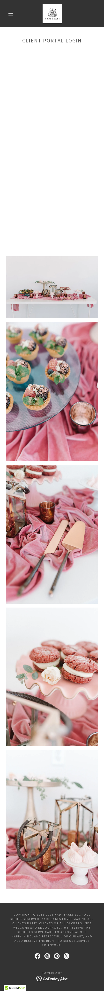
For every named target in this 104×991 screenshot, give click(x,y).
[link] (52, 13)
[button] (10, 13)
